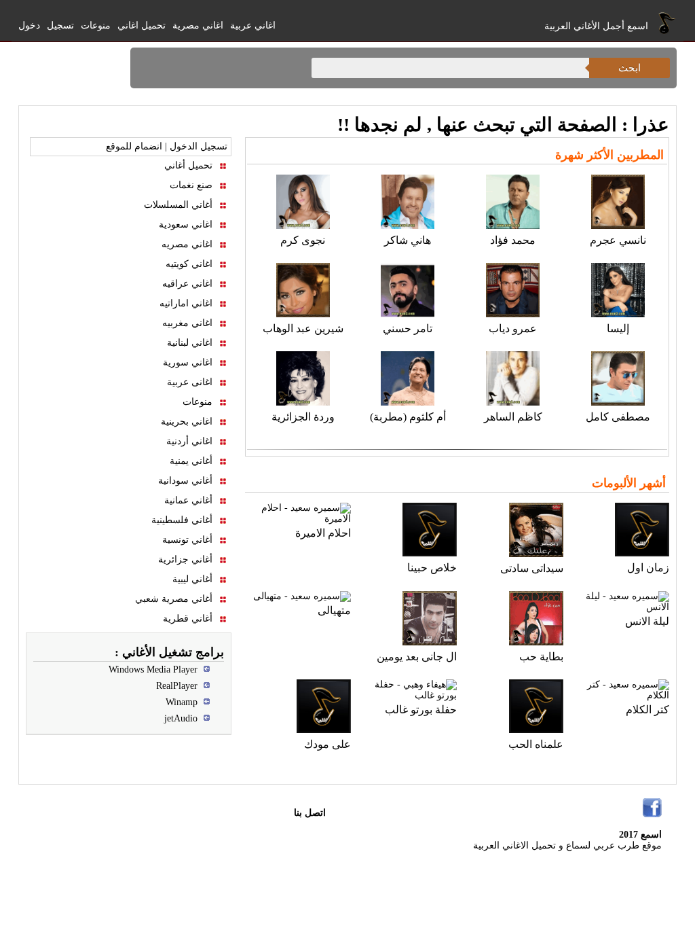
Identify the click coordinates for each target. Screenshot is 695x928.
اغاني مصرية (197, 25)
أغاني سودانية (185, 481)
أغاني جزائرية (185, 559)
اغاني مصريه (187, 244)
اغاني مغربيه (187, 323)
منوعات (96, 25)
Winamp (182, 702)
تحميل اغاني (141, 25)
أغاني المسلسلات (178, 205)
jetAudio (181, 718)
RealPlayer (177, 686)
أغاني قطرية (187, 618)
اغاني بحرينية (186, 421)
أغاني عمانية (188, 500)
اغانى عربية (189, 382)
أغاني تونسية (187, 540)
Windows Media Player (153, 669)
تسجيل (60, 25)
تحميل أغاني (188, 165)
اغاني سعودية (185, 224)
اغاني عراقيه (187, 284)
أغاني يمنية (191, 461)
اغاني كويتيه (189, 264)
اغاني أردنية (189, 441)
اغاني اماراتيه (185, 303)
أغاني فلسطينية (181, 520)
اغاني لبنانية (189, 343)
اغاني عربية (253, 25)
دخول (29, 25)
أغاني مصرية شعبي (173, 599)
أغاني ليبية (192, 579)
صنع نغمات (191, 185)
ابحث (629, 67)
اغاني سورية (187, 362)
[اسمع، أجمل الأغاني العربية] (667, 22)
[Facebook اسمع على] (652, 807)
